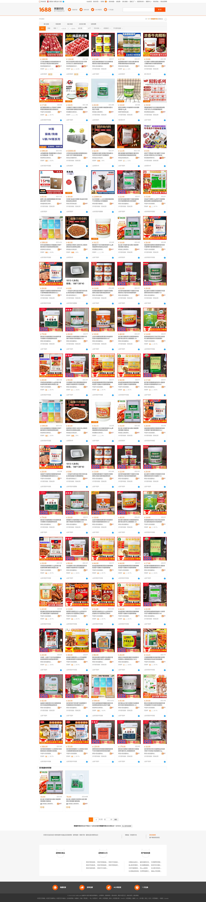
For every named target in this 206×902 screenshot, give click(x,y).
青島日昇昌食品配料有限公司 (72, 203)
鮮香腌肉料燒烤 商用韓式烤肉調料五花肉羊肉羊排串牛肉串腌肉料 (102, 154)
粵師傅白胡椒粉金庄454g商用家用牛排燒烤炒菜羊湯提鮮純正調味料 (76, 612)
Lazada (166, 898)
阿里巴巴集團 (41, 898)
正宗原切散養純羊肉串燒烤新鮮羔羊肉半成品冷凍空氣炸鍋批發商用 (50, 62)
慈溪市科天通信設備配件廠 (159, 865)
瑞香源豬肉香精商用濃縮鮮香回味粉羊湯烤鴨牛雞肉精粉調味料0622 (154, 246)
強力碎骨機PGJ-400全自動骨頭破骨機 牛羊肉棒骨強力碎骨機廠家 (103, 200)
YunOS (123, 898)
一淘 (90, 898)
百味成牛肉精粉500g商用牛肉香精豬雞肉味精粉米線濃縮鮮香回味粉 (154, 200)
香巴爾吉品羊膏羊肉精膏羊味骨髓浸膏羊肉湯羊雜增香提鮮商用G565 (128, 704)
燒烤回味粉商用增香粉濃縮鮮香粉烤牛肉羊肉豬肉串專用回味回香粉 (102, 750)
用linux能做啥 (144, 868)
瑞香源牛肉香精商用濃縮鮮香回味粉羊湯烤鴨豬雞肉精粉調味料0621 (50, 292)
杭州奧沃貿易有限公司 (157, 868)
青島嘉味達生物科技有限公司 (46, 203)
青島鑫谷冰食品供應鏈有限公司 (98, 158)
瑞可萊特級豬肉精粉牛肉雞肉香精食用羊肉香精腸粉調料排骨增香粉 (128, 200)
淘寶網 (76, 898)
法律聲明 (101, 895)
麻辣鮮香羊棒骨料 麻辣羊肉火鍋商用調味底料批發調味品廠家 (76, 246)
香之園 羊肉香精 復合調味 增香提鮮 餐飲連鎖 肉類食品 (128, 246)
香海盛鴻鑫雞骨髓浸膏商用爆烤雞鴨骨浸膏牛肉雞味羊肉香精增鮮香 (102, 383)
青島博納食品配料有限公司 (150, 112)
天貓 (81, 898)
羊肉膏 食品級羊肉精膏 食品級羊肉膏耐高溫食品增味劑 (77, 200)
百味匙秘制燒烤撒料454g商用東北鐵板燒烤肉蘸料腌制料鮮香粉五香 (50, 383)
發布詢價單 (152, 835)
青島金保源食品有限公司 (124, 158)
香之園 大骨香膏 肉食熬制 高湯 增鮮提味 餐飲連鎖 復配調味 (76, 800)
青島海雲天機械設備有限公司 (98, 203)
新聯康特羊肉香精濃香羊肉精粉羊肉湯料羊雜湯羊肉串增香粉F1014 (76, 337)
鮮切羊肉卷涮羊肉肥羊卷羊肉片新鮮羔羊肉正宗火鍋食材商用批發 (76, 62)
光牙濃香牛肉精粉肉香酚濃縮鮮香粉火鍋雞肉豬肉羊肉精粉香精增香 (154, 62)
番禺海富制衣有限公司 (146, 862)
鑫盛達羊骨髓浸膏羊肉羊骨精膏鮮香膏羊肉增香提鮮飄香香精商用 (50, 704)
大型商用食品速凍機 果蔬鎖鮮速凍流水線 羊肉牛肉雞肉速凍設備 (76, 154)
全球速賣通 (70, 898)
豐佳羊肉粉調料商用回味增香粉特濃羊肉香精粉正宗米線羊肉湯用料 (154, 704)
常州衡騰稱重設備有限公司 (147, 865)
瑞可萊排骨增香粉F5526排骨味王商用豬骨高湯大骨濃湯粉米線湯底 (51, 750)
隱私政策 (114, 895)
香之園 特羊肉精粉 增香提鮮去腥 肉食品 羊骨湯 (102, 108)
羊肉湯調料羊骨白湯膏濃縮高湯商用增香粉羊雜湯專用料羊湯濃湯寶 (76, 383)
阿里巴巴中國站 (61, 898)
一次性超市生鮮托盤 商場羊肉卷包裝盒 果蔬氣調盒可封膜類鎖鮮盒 (76, 292)
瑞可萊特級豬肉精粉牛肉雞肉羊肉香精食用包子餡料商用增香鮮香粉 (128, 292)
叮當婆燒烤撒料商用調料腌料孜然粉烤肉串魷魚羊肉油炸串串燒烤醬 (154, 658)
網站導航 (136, 895)
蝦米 (110, 898)
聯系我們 (129, 895)
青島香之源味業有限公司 (98, 112)
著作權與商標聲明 (92, 895)
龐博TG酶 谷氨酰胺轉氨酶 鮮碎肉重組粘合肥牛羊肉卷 (50, 200)
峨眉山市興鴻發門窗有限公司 (159, 871)
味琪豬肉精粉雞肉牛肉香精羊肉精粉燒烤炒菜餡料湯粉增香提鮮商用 (102, 292)
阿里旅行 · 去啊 (97, 898)
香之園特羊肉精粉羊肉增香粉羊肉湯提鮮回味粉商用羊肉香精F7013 (154, 292)
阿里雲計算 (116, 898)
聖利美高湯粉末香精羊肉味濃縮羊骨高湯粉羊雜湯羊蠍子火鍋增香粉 (102, 658)
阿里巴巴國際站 (50, 898)
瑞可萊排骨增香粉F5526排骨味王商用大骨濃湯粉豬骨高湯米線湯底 (77, 750)
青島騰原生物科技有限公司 (72, 112)
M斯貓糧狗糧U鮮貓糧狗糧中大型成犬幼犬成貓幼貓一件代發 (51, 154)
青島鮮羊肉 (133, 835)
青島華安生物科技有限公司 (46, 158)
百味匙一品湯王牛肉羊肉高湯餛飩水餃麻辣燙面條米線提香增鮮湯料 (50, 658)
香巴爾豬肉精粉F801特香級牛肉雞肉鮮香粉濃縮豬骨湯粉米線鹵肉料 (50, 108)
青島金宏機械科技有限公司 (72, 158)
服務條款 (107, 895)
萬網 (134, 898)
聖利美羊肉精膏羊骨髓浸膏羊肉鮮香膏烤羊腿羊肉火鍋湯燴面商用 (128, 750)
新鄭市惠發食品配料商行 (124, 112)
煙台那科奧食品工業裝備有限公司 (72, 295)
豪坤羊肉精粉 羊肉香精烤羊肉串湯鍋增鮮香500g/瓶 (128, 108)
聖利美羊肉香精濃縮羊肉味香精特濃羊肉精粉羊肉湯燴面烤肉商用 (50, 337)
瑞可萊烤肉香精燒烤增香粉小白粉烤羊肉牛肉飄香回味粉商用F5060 (154, 612)
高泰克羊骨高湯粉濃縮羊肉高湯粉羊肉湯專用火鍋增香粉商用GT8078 (128, 658)
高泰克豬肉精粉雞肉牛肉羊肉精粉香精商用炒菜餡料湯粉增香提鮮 (102, 62)
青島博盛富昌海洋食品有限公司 (46, 66)
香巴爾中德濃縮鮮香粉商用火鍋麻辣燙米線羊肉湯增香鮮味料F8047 (154, 383)
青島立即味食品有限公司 (150, 66)
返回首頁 (118, 826)
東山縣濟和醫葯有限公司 (136, 865)
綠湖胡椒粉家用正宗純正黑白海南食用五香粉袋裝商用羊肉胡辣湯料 (154, 337)
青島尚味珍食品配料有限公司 (124, 66)
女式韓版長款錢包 (134, 871)
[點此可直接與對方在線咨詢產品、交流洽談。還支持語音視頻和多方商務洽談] (61, 74)
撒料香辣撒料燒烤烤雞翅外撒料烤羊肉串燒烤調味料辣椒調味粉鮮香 (128, 154)
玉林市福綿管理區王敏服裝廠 (137, 868)
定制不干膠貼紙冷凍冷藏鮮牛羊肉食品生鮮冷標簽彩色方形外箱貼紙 (154, 154)
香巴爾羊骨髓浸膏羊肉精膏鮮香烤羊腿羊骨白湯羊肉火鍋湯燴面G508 (128, 337)
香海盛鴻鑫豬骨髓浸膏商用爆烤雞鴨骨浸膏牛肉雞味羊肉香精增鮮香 (128, 383)
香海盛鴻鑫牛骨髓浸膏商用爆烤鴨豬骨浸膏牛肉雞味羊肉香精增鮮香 (128, 612)
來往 (146, 898)
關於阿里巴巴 (122, 895)
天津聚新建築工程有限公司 (147, 871)
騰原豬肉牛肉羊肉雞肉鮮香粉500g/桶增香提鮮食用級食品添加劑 (102, 246)
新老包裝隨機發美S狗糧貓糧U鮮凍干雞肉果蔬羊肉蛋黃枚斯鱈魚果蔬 (50, 246)
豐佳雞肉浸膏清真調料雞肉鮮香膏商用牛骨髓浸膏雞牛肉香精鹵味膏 (50, 612)
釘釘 (150, 898)
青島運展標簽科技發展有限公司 (150, 158)
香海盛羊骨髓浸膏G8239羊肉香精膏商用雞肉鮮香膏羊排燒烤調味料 (76, 658)
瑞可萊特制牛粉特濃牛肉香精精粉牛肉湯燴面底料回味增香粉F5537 (76, 704)
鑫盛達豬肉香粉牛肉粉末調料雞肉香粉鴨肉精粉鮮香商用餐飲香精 (128, 62)
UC (137, 898)
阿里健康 (155, 898)
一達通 (161, 898)
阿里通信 (128, 898)
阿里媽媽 (105, 898)
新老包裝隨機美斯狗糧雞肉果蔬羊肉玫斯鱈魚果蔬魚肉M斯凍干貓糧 (102, 704)
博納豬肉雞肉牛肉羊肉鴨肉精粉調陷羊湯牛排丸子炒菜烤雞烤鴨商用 (154, 108)
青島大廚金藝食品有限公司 (98, 66)
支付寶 (141, 898)
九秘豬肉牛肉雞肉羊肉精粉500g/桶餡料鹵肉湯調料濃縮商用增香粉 (76, 108)
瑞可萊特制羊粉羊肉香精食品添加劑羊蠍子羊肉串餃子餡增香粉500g (154, 750)
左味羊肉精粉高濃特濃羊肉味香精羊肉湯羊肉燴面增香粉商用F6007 (102, 337)
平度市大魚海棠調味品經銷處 (46, 112)
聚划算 (85, 898)
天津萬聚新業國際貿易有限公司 (160, 862)
